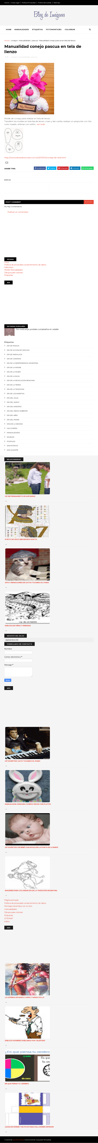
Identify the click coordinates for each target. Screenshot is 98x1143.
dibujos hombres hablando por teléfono (25, 1041)
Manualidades (21, 29)
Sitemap (57, 3)
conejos (14, 40)
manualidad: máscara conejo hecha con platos (28, 804)
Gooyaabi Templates (43, 1140)
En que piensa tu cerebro (17, 1084)
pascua (35, 40)
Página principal (11, 900)
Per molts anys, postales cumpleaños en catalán (37, 329)
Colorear (70, 29)
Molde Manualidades (13, 270)
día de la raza (13, 376)
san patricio (12, 446)
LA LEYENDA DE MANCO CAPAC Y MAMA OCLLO (24, 997)
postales (11, 441)
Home (6, 3)
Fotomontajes (54, 29)
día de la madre (14, 367)
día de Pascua (13, 346)
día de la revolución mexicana (21, 380)
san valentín (12, 450)
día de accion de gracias (18, 350)
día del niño (12, 415)
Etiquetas (37, 29)
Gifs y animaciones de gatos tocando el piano (27, 583)
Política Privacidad (29, 3)
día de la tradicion (15, 389)
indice (7, 921)
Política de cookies (44, 3)
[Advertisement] (49, 235)
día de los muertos (15, 394)
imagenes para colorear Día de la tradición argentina (31, 890)
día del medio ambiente (17, 411)
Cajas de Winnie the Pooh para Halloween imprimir (29, 1127)
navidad (10, 437)
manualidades (24, 40)
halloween (8, 267)
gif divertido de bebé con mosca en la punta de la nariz (31, 847)
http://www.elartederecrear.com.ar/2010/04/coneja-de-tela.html (35, 157)
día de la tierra (14, 385)
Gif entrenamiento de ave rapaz (20, 496)
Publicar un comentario (18, 212)
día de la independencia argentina (22, 363)
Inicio (6, 262)
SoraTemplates (18, 1140)
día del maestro (14, 406)
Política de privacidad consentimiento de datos (25, 265)
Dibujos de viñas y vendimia (18, 626)
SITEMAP (8, 918)
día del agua (12, 398)
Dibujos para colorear (13, 272)
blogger (88, 202)
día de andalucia (14, 354)
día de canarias (14, 359)
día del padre (13, 420)
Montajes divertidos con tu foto (18, 906)
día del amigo (13, 402)
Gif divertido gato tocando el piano (22, 761)
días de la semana (15, 424)
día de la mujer (14, 372)
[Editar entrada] (6, 162)
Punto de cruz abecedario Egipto (21, 539)
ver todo (41, 124)
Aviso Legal (15, 3)
